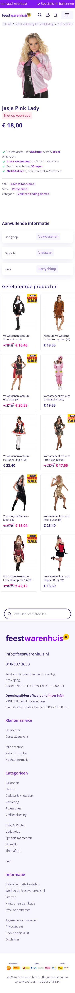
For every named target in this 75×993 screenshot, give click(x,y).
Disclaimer (12, 939)
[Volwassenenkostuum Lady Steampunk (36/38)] (18, 552)
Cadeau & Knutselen (19, 795)
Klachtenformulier (18, 760)
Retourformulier (16, 753)
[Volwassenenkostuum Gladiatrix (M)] (18, 372)
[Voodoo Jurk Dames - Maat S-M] (18, 492)
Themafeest (13, 851)
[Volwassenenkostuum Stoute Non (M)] (18, 312)
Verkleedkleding (16, 815)
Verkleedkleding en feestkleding (34, 24)
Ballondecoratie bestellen (22, 884)
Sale (8, 861)
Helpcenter (13, 730)
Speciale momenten (19, 838)
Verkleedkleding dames (33, 194)
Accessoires (13, 808)
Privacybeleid (14, 926)
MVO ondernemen (18, 910)
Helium (10, 789)
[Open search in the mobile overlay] (37, 614)
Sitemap (11, 897)
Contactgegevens (17, 736)
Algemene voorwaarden (22, 920)
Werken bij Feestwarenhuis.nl (25, 891)
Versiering (12, 802)
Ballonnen (12, 783)
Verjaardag (13, 831)
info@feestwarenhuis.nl (27, 654)
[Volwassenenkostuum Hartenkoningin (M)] (18, 432)
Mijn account (14, 747)
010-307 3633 (18, 664)
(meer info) (56, 695)
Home (7, 24)
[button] (67, 15)
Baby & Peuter (15, 825)
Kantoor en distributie (20, 903)
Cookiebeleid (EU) (17, 933)
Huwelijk (11, 844)
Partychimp (19, 189)
